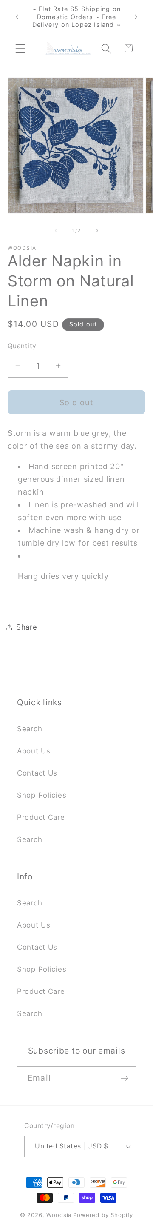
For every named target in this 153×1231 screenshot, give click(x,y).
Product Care (41, 817)
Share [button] (26, 627)
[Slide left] (56, 230)
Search (29, 728)
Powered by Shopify (103, 1214)
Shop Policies (41, 795)
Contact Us (37, 773)
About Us (34, 751)
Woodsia (58, 1214)
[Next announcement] (136, 17)
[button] (20, 48)
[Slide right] (97, 230)
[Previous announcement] (17, 17)
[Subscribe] (124, 1078)
